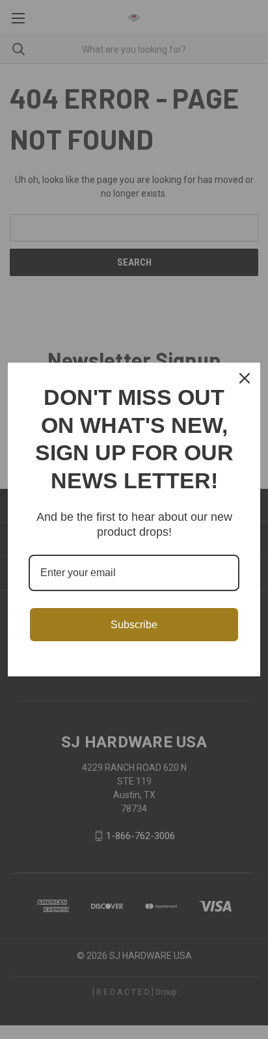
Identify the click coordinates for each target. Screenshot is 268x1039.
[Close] (244, 378)
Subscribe (134, 624)
